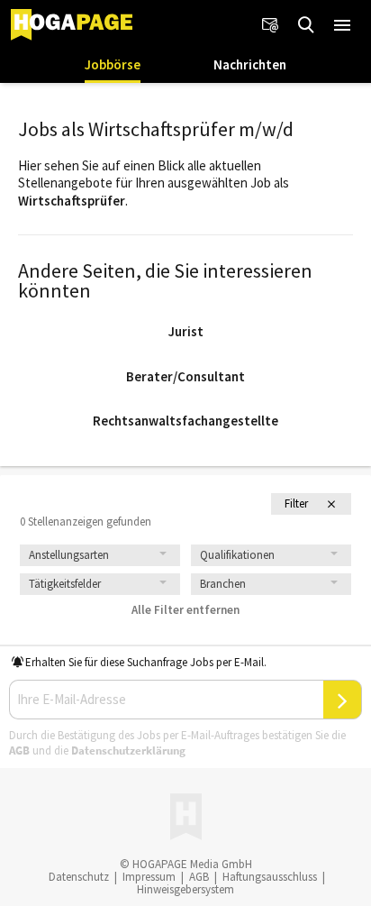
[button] (342, 25)
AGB (19, 750)
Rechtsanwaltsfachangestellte (185, 420)
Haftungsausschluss (269, 876)
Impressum (149, 876)
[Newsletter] (270, 25)
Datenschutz (79, 876)
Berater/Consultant (185, 376)
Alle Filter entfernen (185, 610)
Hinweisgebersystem (185, 889)
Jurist (186, 331)
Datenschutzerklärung (128, 750)
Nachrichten (249, 64)
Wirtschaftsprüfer (71, 200)
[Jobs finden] (306, 25)
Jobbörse (112, 64)
